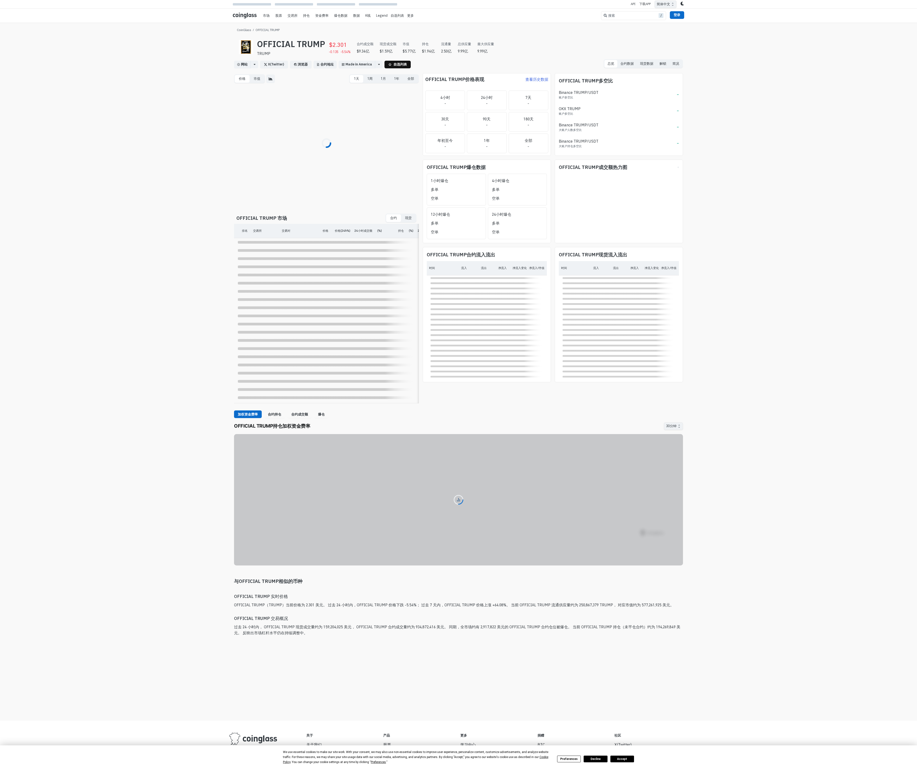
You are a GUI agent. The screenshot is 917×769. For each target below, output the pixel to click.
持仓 (306, 15)
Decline (596, 759)
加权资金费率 (248, 414)
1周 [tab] (370, 78)
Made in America (359, 64)
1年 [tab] (396, 78)
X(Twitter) (276, 64)
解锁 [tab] (663, 63)
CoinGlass (244, 30)
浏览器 (303, 64)
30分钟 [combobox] (671, 426)
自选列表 (397, 15)
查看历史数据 (536, 79)
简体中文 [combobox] (663, 4)
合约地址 (327, 64)
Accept (622, 759)
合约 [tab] (393, 218)
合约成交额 (299, 414)
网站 (244, 64)
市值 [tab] (257, 78)
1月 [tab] (383, 78)
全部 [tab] (410, 78)
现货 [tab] (408, 218)
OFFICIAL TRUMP (268, 30)
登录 (677, 15)
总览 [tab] (611, 63)
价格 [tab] (242, 78)
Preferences (569, 759)
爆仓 (321, 414)
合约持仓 (274, 414)
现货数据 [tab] (646, 63)
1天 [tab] (356, 78)
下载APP (645, 4)
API (633, 4)
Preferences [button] (378, 762)
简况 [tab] (675, 63)
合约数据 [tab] (627, 63)
